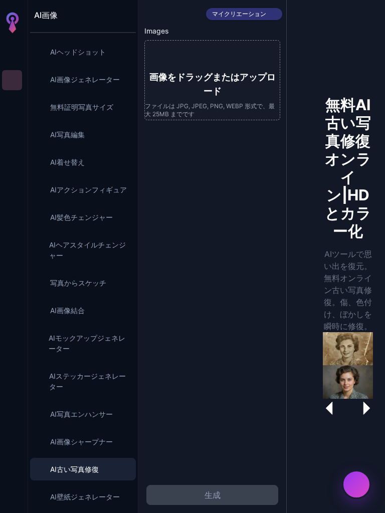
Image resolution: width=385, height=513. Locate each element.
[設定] (12, 477)
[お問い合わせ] (356, 484)
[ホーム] (12, 52)
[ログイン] (12, 497)
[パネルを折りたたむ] (123, 15)
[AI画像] (12, 80)
